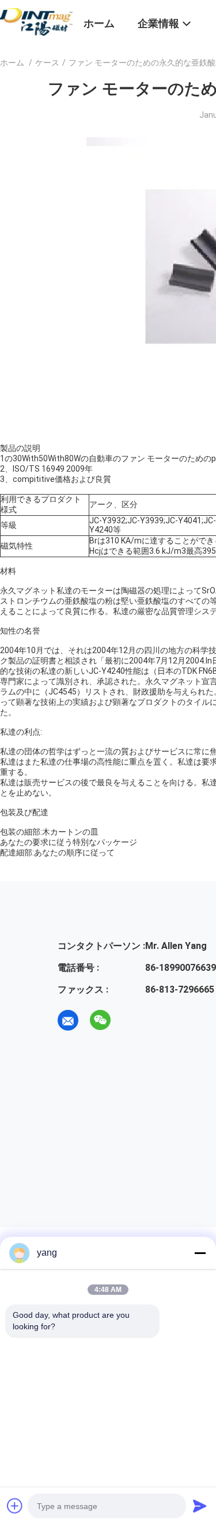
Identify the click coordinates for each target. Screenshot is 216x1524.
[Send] (200, 1505)
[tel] (132, 1020)
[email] (68, 1020)
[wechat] (100, 1020)
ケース (47, 62)
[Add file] (15, 1505)
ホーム (12, 62)
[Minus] (200, 1253)
